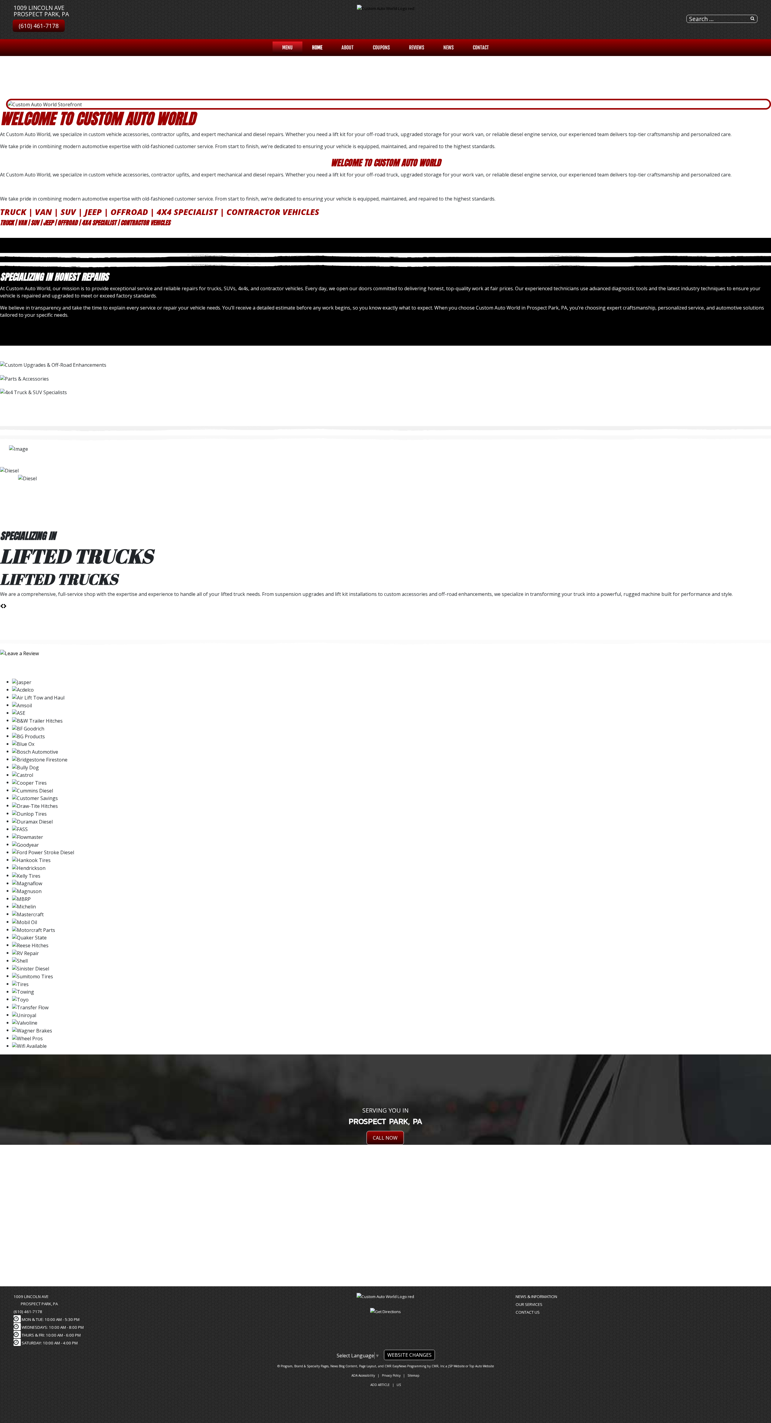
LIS (399, 1385)
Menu (287, 48)
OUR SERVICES (529, 1304)
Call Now (385, 1138)
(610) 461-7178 (39, 26)
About (348, 48)
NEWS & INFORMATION (536, 1296)
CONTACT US (528, 1312)
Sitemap (413, 1375)
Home (317, 48)
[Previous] (1, 327)
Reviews (416, 48)
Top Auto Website (481, 1366)
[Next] (5, 327)
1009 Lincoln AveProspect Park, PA (41, 11)
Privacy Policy (391, 1375)
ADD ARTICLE (380, 1385)
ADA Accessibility (363, 1375)
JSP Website (456, 1366)
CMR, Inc (438, 1366)
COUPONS (381, 48)
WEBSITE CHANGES (409, 1355)
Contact (481, 48)
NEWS (448, 48)
